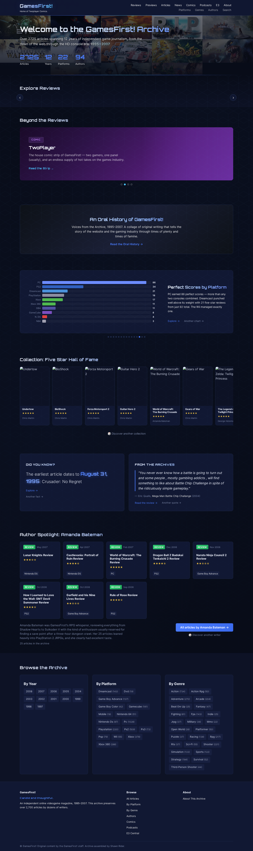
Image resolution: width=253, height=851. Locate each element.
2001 (53, 698)
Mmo (212, 721)
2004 (78, 691)
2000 (65, 698)
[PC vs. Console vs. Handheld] (144, 337)
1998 (28, 706)
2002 (41, 698)
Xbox (134, 736)
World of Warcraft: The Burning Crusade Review (125, 558)
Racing (197, 736)
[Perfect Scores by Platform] (139, 337)
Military (194, 721)
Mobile (105, 714)
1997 (40, 706)
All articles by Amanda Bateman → (204, 627)
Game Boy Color (111, 706)
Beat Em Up (180, 706)
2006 (53, 691)
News (178, 5)
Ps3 (146, 729)
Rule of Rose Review (124, 595)
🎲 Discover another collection (127, 433)
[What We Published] (142, 337)
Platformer (204, 729)
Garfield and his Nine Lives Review (80, 597)
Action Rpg (200, 691)
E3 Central (132, 833)
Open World (180, 729)
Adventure (180, 698)
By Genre (177, 684)
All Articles (132, 798)
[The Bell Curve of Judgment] (116, 337)
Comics (191, 5)
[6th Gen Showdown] (124, 337)
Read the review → (146, 502)
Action (178, 691)
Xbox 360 (107, 744)
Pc (129, 721)
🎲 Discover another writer (205, 634)
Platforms (185, 9)
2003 (29, 698)
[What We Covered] (121, 337)
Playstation (108, 729)
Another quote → (171, 502)
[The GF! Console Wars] (108, 337)
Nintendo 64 (126, 714)
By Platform (106, 684)
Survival (201, 759)
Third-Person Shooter (186, 767)
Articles (165, 5)
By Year (30, 684)
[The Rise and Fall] (118, 337)
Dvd (128, 691)
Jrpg (176, 721)
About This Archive (194, 798)
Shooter (211, 744)
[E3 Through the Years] (131, 337)
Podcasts (206, 5)
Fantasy (203, 706)
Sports (202, 751)
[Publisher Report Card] (113, 337)
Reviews (136, 5)
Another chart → (194, 320)
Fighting (178, 714)
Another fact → (34, 496)
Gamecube (138, 706)
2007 (41, 691)
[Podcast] (121, 184)
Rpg (215, 736)
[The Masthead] (126, 337)
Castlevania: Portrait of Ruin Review (82, 557)
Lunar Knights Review (38, 555)
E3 (217, 5)
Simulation (180, 751)
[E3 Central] (131, 184)
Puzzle (177, 736)
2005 (66, 691)
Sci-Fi (192, 744)
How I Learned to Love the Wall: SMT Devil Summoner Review (38, 598)
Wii (118, 736)
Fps (196, 714)
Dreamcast (108, 691)
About (227, 5)
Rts (175, 744)
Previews (151, 5)
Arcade (203, 698)
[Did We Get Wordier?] (134, 337)
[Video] (128, 184)
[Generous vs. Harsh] (129, 337)
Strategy (179, 759)
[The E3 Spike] (137, 337)
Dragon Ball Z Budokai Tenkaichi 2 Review (168, 557)
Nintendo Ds (108, 721)
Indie (213, 714)
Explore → (174, 320)
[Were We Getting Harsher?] (111, 337)
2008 (29, 691)
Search (227, 9)
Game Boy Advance (113, 698)
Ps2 (129, 729)
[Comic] (125, 184)
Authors (213, 9)
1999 (77, 698)
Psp (103, 736)
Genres (199, 9)
